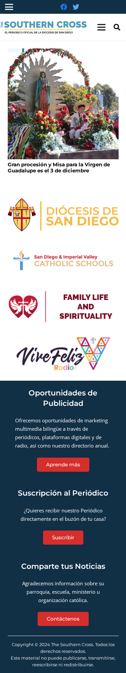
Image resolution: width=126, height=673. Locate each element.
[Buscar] (117, 27)
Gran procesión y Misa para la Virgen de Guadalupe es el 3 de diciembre (59, 167)
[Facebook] (63, 7)
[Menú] (101, 27)
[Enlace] (63, 215)
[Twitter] (76, 7)
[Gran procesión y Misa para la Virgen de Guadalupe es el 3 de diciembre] (63, 103)
